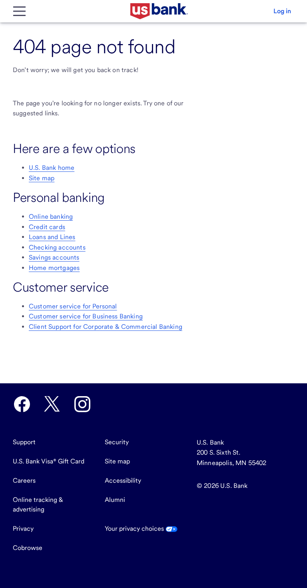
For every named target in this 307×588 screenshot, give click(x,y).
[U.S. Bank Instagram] (82, 404)
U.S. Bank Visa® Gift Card (48, 461)
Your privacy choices (135, 528)
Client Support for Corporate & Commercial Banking (105, 326)
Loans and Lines (52, 237)
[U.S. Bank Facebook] (22, 404)
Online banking (51, 216)
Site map (41, 178)
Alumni (115, 499)
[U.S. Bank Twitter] (52, 404)
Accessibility (123, 480)
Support (24, 442)
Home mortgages (54, 268)
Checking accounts (57, 247)
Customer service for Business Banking (86, 316)
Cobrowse (27, 548)
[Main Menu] (19, 11)
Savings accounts (54, 257)
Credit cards (47, 227)
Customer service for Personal (73, 306)
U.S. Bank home (51, 167)
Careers (24, 480)
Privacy (23, 528)
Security (117, 442)
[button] (282, 11)
